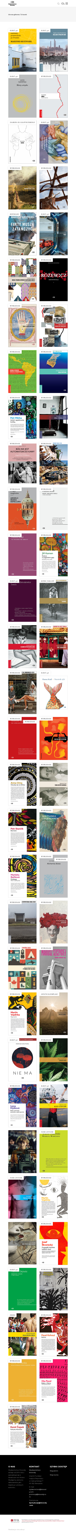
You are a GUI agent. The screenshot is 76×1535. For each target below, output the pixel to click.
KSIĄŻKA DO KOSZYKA (22, 58)
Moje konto (54, 1475)
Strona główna (13, 14)
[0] (62, 3)
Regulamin (54, 1471)
